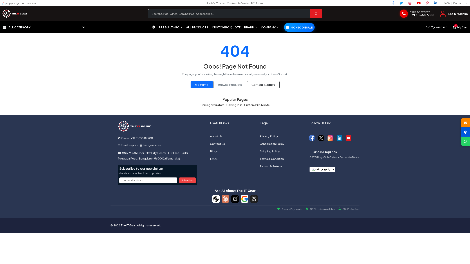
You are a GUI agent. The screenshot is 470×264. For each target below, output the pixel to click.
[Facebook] (393, 3)
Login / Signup (458, 13)
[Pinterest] (427, 3)
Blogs (214, 151)
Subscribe (187, 180)
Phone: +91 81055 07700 (136, 138)
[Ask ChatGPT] (216, 199)
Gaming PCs (234, 105)
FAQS (214, 158)
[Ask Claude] (225, 199)
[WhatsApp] (465, 141)
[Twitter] (401, 3)
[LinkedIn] (435, 3)
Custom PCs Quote (257, 105)
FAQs (447, 3)
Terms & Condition (272, 158)
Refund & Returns (271, 166)
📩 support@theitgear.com (20, 3)
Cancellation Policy (272, 143)
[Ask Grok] (235, 199)
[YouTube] (419, 3)
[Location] (465, 132)
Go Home (201, 85)
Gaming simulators (212, 105)
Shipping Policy (270, 151)
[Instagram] (409, 3)
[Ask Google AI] (244, 199)
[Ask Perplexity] (254, 199)
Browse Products (230, 85)
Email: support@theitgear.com (140, 145)
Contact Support (263, 85)
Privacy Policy (269, 136)
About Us (216, 136)
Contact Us (460, 3)
